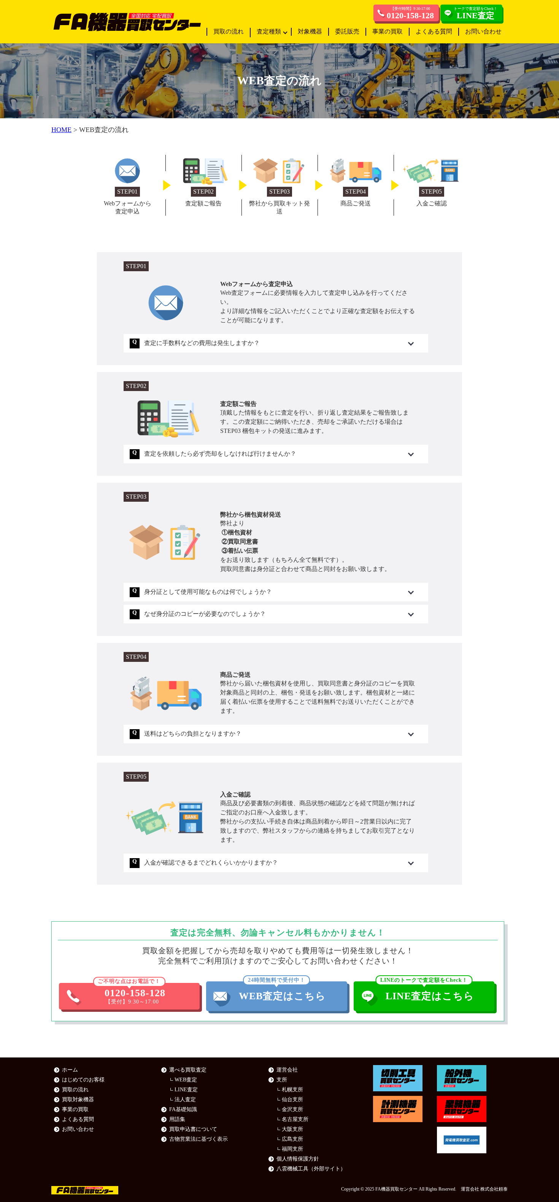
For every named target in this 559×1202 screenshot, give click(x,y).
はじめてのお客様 (83, 1080)
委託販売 (347, 31)
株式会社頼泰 (494, 1189)
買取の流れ (228, 31)
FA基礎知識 (183, 1109)
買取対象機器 (78, 1099)
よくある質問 (434, 31)
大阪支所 (292, 1129)
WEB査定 (186, 1080)
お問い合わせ (483, 31)
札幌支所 (292, 1089)
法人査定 (185, 1099)
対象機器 (310, 31)
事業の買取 (387, 31)
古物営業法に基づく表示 (198, 1139)
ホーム (70, 1070)
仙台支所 (292, 1099)
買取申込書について (193, 1129)
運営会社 (287, 1070)
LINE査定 (186, 1089)
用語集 (177, 1119)
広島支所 (292, 1139)
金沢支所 (292, 1109)
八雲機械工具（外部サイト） (311, 1169)
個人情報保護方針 (297, 1159)
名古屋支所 (295, 1119)
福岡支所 (292, 1149)
